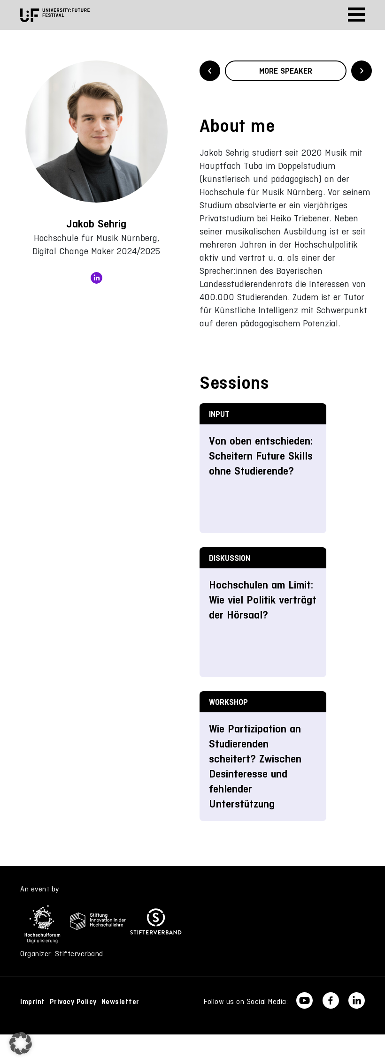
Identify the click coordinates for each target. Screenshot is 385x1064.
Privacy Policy (73, 1001)
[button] (20, 1043)
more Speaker (285, 70)
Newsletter (120, 1001)
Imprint (32, 1001)
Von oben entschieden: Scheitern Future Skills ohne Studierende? (261, 456)
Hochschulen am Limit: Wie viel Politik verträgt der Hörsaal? (262, 600)
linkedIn (96, 278)
